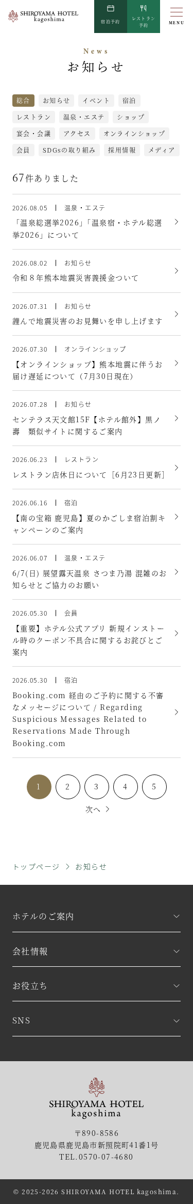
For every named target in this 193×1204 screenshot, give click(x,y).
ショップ (131, 116)
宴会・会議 (33, 133)
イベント (96, 100)
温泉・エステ (83, 116)
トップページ (36, 866)
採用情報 (122, 149)
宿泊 (129, 100)
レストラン (144, 21)
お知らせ (57, 100)
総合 (23, 100)
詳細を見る (96, 221)
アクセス (77, 133)
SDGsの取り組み (69, 149)
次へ (93, 809)
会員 (23, 149)
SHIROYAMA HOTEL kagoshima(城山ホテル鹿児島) (43, 16)
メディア (162, 149)
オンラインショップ (134, 133)
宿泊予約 (110, 21)
